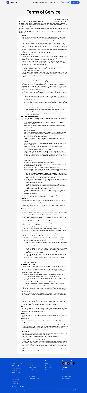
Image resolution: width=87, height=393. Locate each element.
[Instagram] (15, 386)
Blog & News (48, 365)
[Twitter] (20, 386)
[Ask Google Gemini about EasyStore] (68, 363)
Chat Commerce (15, 381)
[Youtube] (23, 386)
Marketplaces (15, 377)
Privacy (72, 390)
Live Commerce (15, 379)
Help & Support (48, 367)
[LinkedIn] (17, 386)
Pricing (46, 2)
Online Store (31, 363)
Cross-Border (15, 383)
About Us (64, 369)
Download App (32, 378)
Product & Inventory (33, 369)
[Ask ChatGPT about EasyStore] (63, 363)
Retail (15, 365)
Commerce (17, 363)
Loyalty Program (32, 367)
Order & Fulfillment (33, 372)
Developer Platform (66, 376)
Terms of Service (66, 390)
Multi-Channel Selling (16, 372)
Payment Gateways (33, 374)
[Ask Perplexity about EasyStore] (71, 363)
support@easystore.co (53, 210)
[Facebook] (12, 386)
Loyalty (16, 370)
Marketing (16, 368)
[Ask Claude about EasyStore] (66, 363)
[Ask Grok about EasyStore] (74, 363)
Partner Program (66, 374)
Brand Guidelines (66, 372)
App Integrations (32, 376)
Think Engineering (66, 378)
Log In (58, 2)
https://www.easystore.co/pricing (46, 59)
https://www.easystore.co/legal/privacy (34, 182)
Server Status (48, 372)
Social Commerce (16, 374)
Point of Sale (31, 365)
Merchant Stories (49, 369)
